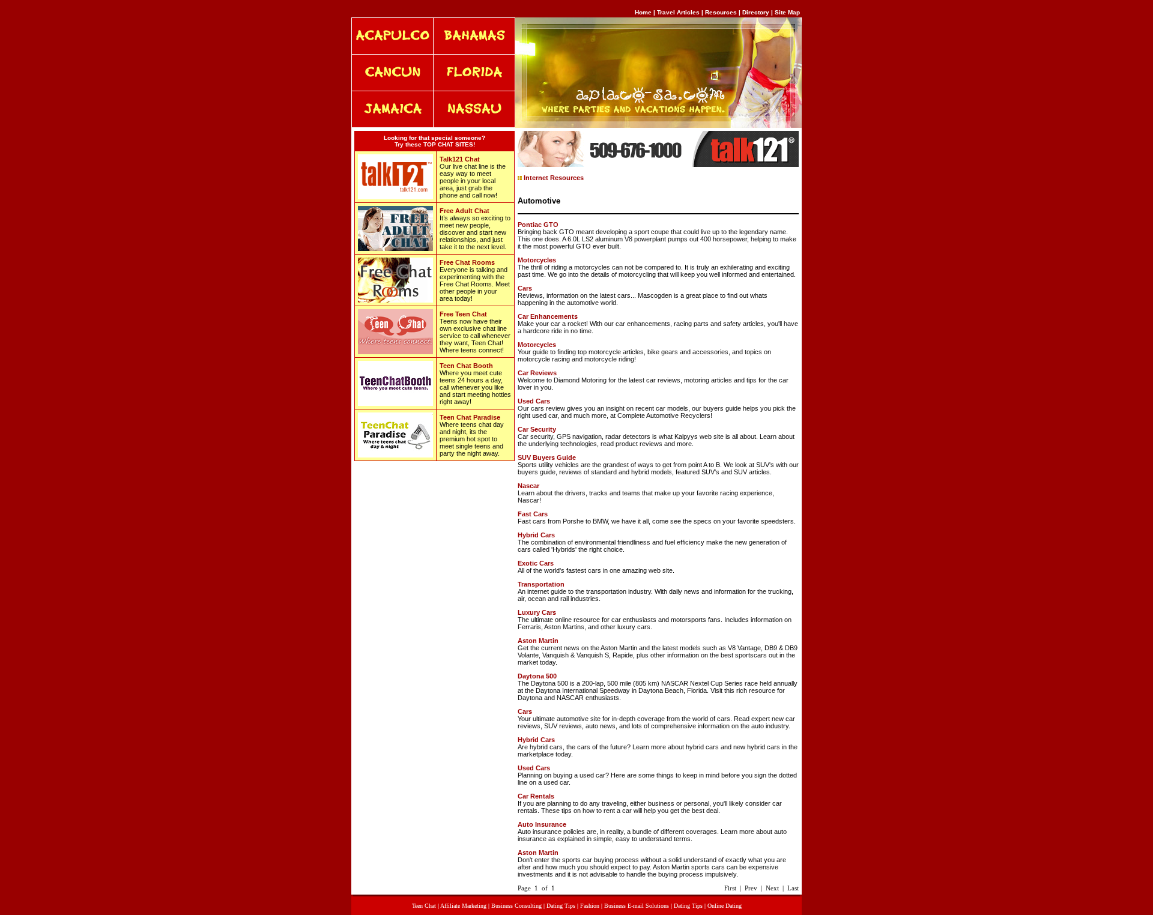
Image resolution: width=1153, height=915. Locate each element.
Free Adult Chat (464, 210)
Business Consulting (516, 905)
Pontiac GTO (538, 224)
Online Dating (724, 905)
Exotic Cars (536, 563)
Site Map (787, 12)
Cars (525, 288)
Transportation (541, 584)
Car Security (537, 429)
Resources (721, 12)
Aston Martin (538, 640)
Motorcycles (537, 260)
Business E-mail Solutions (636, 905)
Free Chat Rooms (467, 262)
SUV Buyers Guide (547, 457)
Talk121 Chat (460, 159)
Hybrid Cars (536, 535)
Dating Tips (560, 905)
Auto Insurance (542, 824)
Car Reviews (537, 372)
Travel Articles (679, 12)
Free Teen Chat (463, 314)
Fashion (589, 905)
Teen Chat (424, 905)
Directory (755, 12)
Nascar (528, 485)
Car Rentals (536, 796)
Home (643, 12)
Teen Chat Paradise (470, 417)
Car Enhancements (548, 316)
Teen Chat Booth (466, 365)
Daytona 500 (537, 676)
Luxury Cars (537, 612)
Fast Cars (533, 514)
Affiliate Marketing (463, 905)
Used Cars (534, 401)
